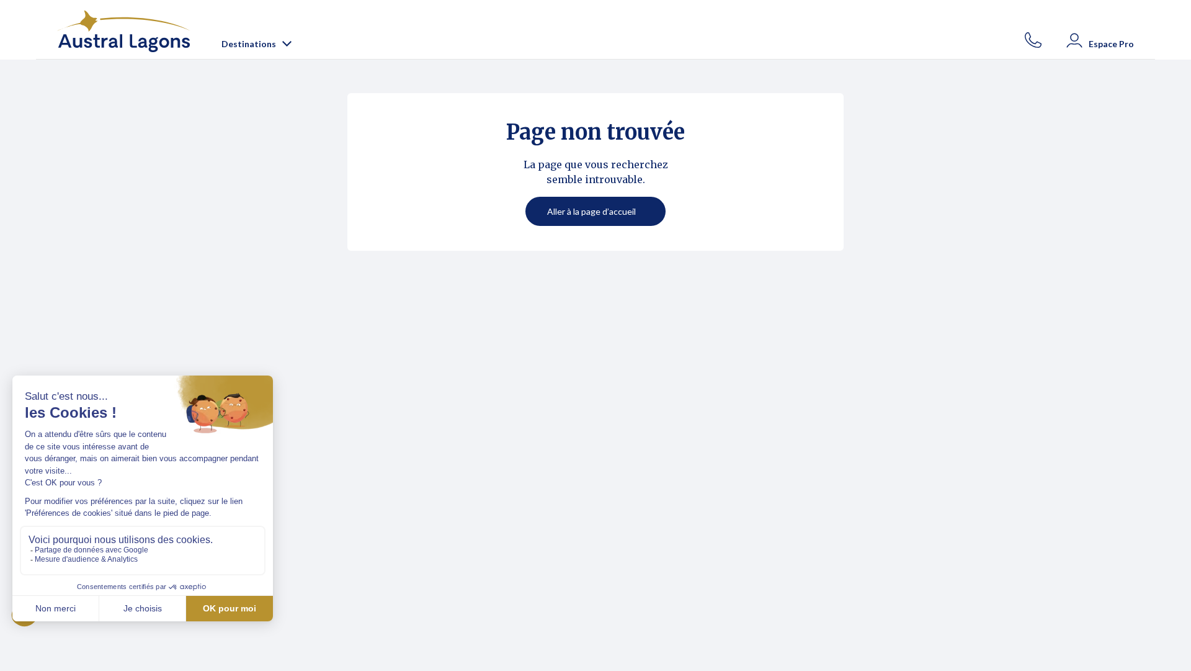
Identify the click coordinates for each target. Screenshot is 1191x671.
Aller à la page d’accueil (591, 211)
